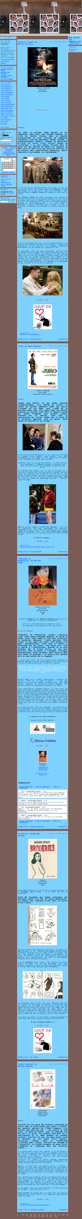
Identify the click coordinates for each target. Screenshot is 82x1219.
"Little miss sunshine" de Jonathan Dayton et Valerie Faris (37, 546)
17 (39, 1214)
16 (35, 1214)
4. (20, 815)
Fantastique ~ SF (6, 108)
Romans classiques (6, 106)
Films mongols (5, 98)
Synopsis (21, 127)
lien (25, 339)
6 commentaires (63, 339)
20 (51, 1214)
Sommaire (3, 63)
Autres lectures (6, 119)
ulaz (22, 807)
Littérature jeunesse (8, 115)
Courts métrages (6, 102)
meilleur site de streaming (6, 76)
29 (46, 1216)
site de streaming (6, 79)
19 (47, 1214)
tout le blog (5, 127)
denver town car (6, 179)
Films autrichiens (6, 94)
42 (56, 1216)
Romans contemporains (8, 104)
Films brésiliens (6, 90)
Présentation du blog (8, 59)
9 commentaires (63, 551)
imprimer (20, 339)
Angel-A (33, 720)
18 (43, 1214)
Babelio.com (42, 774)
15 (31, 1214)
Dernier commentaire (26, 786)
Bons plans (4, 121)
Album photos (5, 61)
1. (20, 791)
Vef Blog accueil (73, 50)
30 (50, 1216)
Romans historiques (7, 113)
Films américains (6, 86)
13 (23, 1214)
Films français (5, 84)
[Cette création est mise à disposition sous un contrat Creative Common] (5, 135)
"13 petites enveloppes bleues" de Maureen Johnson (34, 1204)
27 (38, 1216)
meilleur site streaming (5, 73)
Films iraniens (5, 100)
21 (55, 1214)
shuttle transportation (5, 181)
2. (20, 800)
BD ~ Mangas (4, 117)
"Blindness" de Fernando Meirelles (30, 334)
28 (42, 1216)
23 (63, 1214)
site (44, 791)
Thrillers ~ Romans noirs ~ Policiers (7, 111)
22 (8, 37)
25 (30, 1216)
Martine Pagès (42, 770)
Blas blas (4, 123)
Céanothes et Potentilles (43, 764)
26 (34, 1216)
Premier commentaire (26, 821)
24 (67, 1214)
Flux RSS (7, 144)
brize (23, 791)
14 (27, 1214)
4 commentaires (63, 826)
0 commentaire (63, 1209)
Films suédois (5, 96)
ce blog (11, 193)
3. (20, 807)
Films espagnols (6, 88)
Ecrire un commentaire (42, 786)
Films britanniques (7, 92)
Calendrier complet (8, 172)
